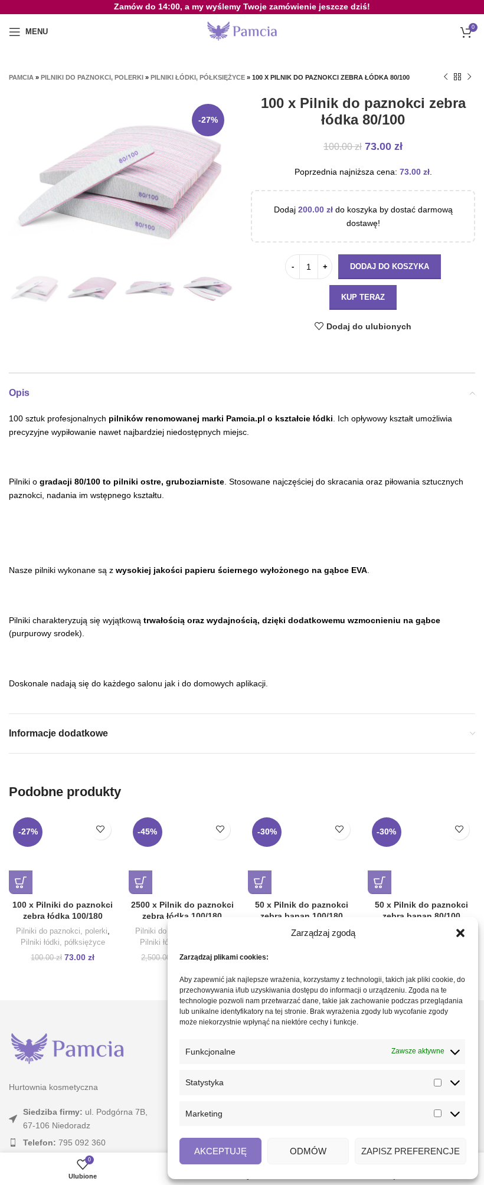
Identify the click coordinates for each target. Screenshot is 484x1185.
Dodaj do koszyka (389, 266)
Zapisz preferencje (410, 1151)
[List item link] (80, 1142)
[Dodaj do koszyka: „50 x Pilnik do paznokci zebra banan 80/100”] (379, 882)
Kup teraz (363, 297)
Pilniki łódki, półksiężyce (198, 77)
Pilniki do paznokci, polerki (92, 77)
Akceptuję (220, 1151)
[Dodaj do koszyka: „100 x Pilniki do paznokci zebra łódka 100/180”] (20, 882)
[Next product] (469, 77)
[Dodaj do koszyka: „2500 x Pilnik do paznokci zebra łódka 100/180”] (140, 882)
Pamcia (21, 77)
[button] (460, 933)
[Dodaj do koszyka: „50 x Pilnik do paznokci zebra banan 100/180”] (260, 882)
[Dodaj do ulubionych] (100, 829)
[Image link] (67, 1048)
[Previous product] (446, 77)
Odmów (308, 1151)
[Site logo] (242, 30)
